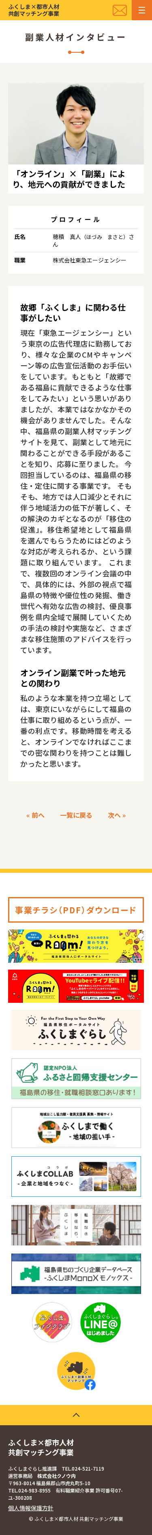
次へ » (117, 815)
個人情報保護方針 (31, 1508)
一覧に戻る (76, 815)
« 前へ (35, 815)
